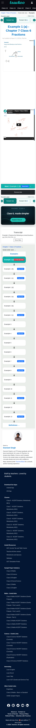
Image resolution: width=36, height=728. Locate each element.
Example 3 (7, 324)
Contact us (21, 712)
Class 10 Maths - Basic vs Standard (17, 692)
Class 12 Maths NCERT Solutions (17, 627)
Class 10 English (12, 577)
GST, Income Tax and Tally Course (17, 548)
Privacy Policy (24, 714)
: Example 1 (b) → (18, 186)
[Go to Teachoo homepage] (17, 2)
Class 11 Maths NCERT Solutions (17, 624)
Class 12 (5, 8)
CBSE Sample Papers (13, 696)
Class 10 (20, 8)
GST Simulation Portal (13, 561)
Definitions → (14, 425)
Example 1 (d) (9, 287)
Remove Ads (18, 192)
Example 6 (7, 352)
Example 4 (13, 333)
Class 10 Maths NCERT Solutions (17, 620)
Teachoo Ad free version (14, 551)
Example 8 (13, 370)
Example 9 (7, 380)
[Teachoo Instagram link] (13, 705)
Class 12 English (12, 587)
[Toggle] (3, 2)
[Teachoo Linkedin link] (27, 705)
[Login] (32, 3)
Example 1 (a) (14, 260)
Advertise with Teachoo (23, 716)
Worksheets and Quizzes (14, 555)
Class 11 (13, 8)
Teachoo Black (20, 461)
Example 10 (8, 389)
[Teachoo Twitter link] (18, 705)
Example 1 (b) (13, 269)
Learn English (11, 669)
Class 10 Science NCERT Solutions (17, 661)
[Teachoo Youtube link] (23, 705)
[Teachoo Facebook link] (8, 705)
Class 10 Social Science (14, 581)
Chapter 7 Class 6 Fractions (8, 13)
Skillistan (9, 558)
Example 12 (8, 407)
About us (14, 712)
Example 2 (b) (9, 306)
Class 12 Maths (11, 584)
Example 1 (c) (13, 278)
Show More (18, 240)
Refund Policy (9, 716)
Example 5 (7, 343)
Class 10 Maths (11, 571)
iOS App (9, 491)
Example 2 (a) (13, 296)
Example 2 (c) (13, 315)
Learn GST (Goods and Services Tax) (18, 679)
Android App (10, 487)
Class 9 (28, 8)
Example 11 (13, 398)
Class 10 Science (12, 574)
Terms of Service (13, 714)
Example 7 (13, 361)
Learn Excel (10, 673)
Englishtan (10, 689)
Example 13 (13, 416)
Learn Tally (10, 676)
